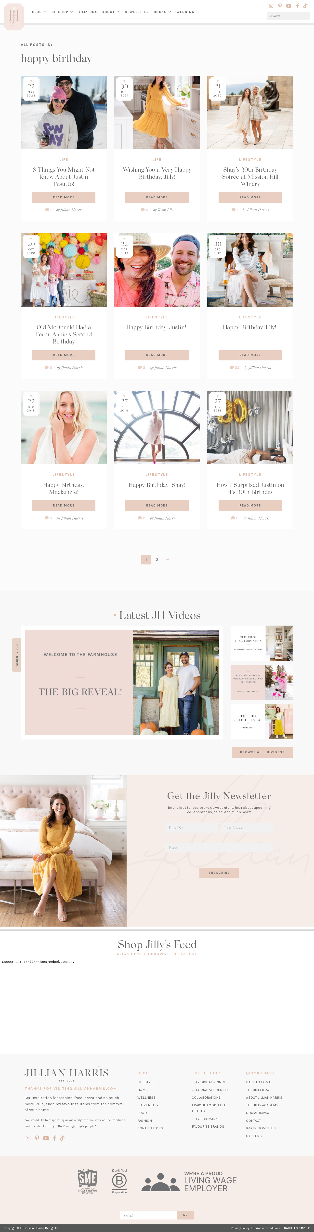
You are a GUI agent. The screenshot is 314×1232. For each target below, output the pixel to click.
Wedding (186, 12)
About (108, 12)
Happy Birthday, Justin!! (157, 326)
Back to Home (258, 1082)
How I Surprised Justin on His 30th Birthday (250, 488)
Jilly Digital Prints (208, 1082)
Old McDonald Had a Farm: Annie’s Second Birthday (64, 334)
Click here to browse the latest (157, 954)
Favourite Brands (208, 1126)
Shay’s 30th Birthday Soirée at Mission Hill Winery (250, 176)
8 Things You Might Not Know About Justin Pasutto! (64, 176)
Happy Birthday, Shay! (157, 484)
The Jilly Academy (262, 1105)
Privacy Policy (240, 1228)
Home (142, 1090)
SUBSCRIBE (219, 873)
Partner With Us (261, 1128)
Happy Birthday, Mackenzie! (63, 488)
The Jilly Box (257, 1090)
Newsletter (137, 12)
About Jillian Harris (264, 1097)
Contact (253, 1121)
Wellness (146, 1097)
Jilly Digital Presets (210, 1090)
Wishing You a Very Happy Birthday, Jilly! (157, 173)
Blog (37, 12)
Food (142, 1113)
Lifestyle (250, 159)
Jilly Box (89, 16)
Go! (186, 1215)
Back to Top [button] (295, 1228)
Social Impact (258, 1113)
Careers (254, 1136)
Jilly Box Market (207, 1119)
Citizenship (147, 1105)
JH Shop (60, 12)
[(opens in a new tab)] (122, 682)
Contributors (150, 1128)
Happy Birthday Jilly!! (250, 326)
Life (63, 159)
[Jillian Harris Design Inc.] (76, 1073)
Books (160, 12)
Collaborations (206, 1097)
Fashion (144, 1121)
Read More (64, 197)
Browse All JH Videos (262, 752)
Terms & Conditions (266, 1228)
